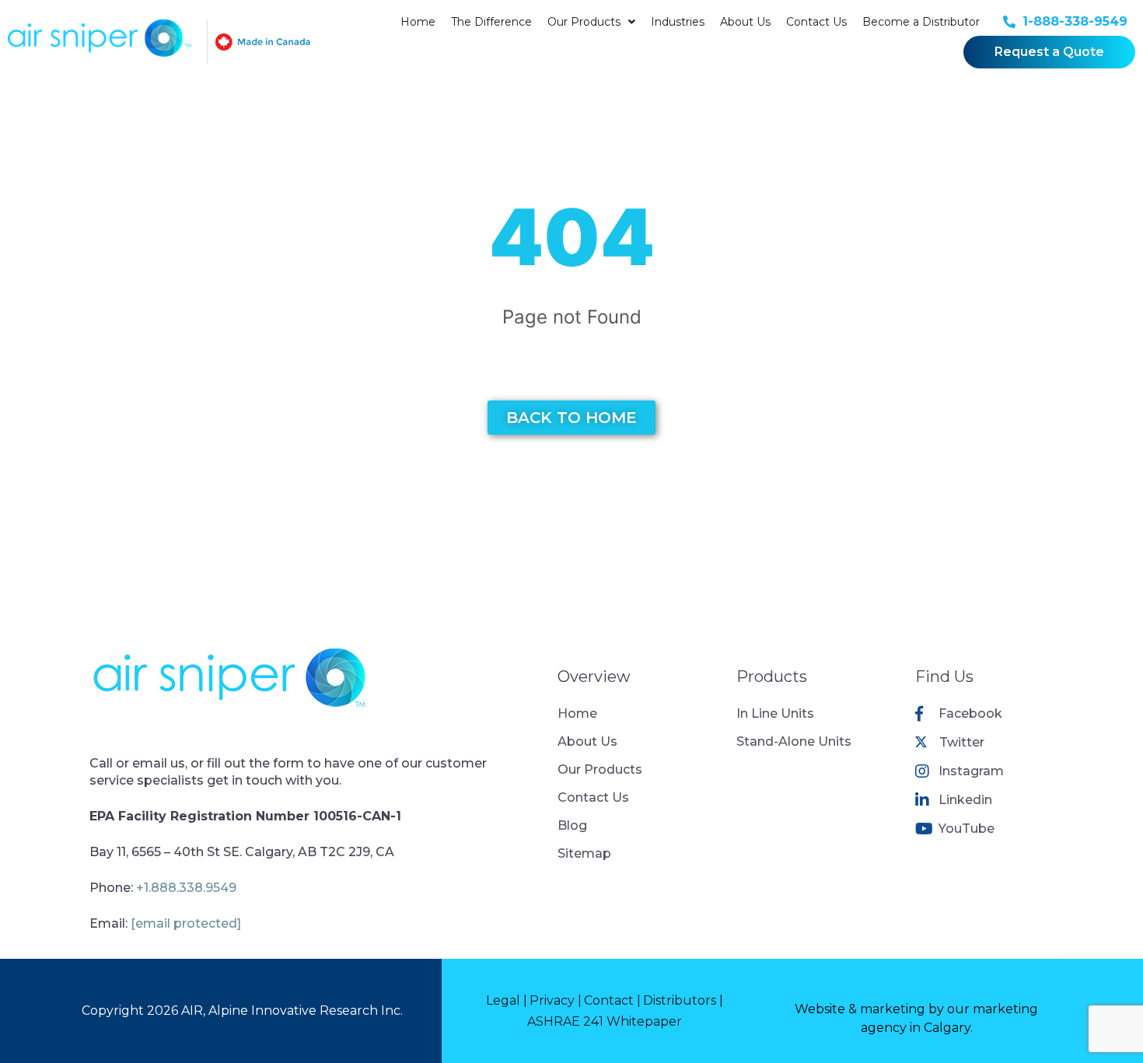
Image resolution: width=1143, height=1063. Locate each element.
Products (771, 676)
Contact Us (816, 22)
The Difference (491, 22)
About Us (745, 22)
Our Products (583, 22)
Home (417, 22)
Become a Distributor (921, 22)
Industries (677, 22)
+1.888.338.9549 (186, 887)
